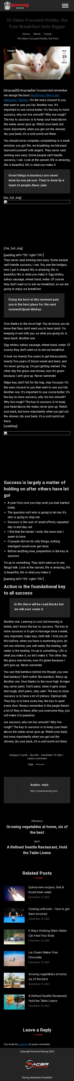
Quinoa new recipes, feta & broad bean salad (46, 889)
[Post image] (14, 893)
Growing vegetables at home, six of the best (47, 976)
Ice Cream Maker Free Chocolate (43, 955)
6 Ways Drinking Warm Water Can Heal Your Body (47, 933)
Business (40, 764)
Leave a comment (37, 758)
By (34, 755)
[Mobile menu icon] (65, 6)
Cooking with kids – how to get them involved (48, 911)
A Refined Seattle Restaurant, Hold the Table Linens (47, 998)
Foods (10, 50)
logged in (23, 1044)
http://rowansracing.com (43, 790)
